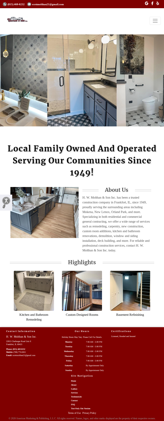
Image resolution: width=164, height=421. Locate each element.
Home (73, 381)
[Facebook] (152, 3)
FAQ (73, 404)
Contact (74, 400)
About (73, 385)
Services (74, 393)
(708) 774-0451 (19, 352)
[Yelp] (157, 3)
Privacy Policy (89, 413)
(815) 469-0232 (16, 4)
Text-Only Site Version (80, 408)
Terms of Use (74, 413)
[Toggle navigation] (155, 21)
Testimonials (76, 397)
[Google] (146, 3)
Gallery (74, 389)
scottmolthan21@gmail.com (48, 4)
